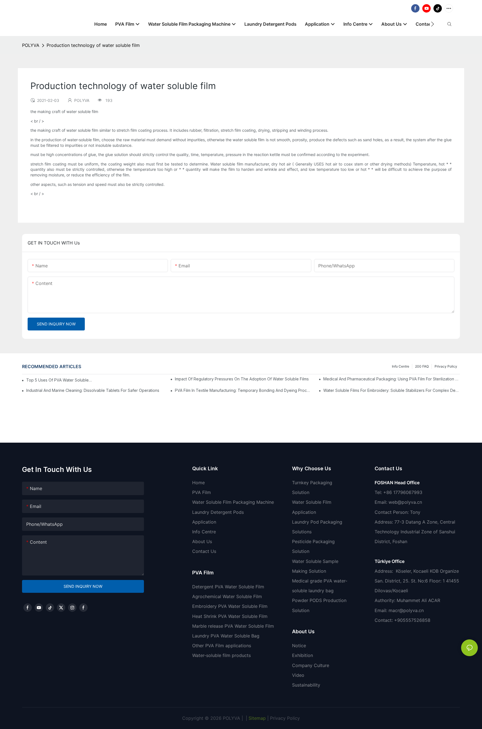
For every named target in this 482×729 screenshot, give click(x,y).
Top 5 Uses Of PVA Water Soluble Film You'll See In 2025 (59, 380)
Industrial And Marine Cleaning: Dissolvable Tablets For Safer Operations (92, 390)
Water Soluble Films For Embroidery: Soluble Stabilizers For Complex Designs (391, 390)
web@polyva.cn (405, 502)
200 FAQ (422, 366)
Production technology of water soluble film (93, 45)
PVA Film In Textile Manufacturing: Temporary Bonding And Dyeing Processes (243, 390)
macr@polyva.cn (407, 610)
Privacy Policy (446, 366)
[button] (432, 24)
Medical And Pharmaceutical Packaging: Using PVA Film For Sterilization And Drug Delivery (391, 379)
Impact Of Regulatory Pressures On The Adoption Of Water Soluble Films (242, 379)
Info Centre (400, 366)
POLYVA (30, 45)
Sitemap (256, 718)
